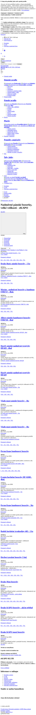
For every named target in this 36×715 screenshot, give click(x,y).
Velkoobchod (7, 681)
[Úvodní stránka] (6, 60)
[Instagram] (4, 50)
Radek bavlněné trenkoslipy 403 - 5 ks (17, 531)
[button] (1, 53)
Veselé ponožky (11, 146)
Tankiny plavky (11, 128)
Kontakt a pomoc (8, 675)
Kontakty (6, 43)
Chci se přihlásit (5, 668)
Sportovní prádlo (11, 114)
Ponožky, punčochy (12, 140)
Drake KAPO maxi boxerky (13, 632)
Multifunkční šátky (12, 172)
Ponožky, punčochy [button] (9, 136)
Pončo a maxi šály (12, 169)
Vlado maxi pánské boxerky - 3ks (15, 401)
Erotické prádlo (11, 95)
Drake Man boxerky (9, 582)
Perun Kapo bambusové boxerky (15, 451)
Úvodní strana (4, 709)
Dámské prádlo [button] (8, 76)
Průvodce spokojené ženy (11, 46)
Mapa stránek (27, 709)
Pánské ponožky (11, 116)
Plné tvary (10, 86)
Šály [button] (5, 153)
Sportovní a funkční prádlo (14, 91)
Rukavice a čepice (12, 174)
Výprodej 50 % (8, 183)
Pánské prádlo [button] (7, 97)
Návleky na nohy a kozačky (14, 152)
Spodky (9, 110)
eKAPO (3, 212)
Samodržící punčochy (13, 150)
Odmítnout (10, 13)
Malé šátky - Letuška (12, 168)
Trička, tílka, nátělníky (13, 107)
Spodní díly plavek (12, 131)
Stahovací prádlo (11, 94)
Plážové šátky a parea (13, 133)
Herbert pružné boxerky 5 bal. (14, 557)
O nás (5, 44)
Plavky (9, 88)
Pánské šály (10, 171)
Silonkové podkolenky (13, 149)
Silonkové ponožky (12, 147)
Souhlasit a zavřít (19, 13)
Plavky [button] (6, 117)
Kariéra (6, 678)
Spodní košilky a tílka (13, 92)
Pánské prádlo (10, 100)
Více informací (25, 10)
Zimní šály (10, 166)
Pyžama (9, 108)
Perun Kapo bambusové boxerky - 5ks (17, 505)
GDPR (22, 709)
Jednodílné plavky (12, 130)
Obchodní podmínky (9, 684)
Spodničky (10, 89)
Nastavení (3, 13)
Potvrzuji (3, 34)
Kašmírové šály (11, 165)
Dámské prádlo (10, 80)
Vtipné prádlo (11, 111)
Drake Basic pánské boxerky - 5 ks (15, 264)
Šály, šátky (8, 157)
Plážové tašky (11, 134)
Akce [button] (5, 175)
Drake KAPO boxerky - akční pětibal (17, 608)
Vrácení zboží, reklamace (10, 682)
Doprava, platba (8, 679)
